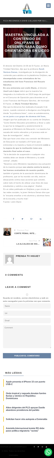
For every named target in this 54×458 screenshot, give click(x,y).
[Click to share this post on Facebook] (13, 219)
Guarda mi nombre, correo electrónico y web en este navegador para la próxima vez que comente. (27, 299)
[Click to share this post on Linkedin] (40, 219)
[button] (48, 452)
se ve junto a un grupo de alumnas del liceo (24, 116)
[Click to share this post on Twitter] (22, 219)
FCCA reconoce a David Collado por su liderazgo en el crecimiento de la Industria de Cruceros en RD (25, 21)
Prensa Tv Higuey (28, 256)
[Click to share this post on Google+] (31, 219)
